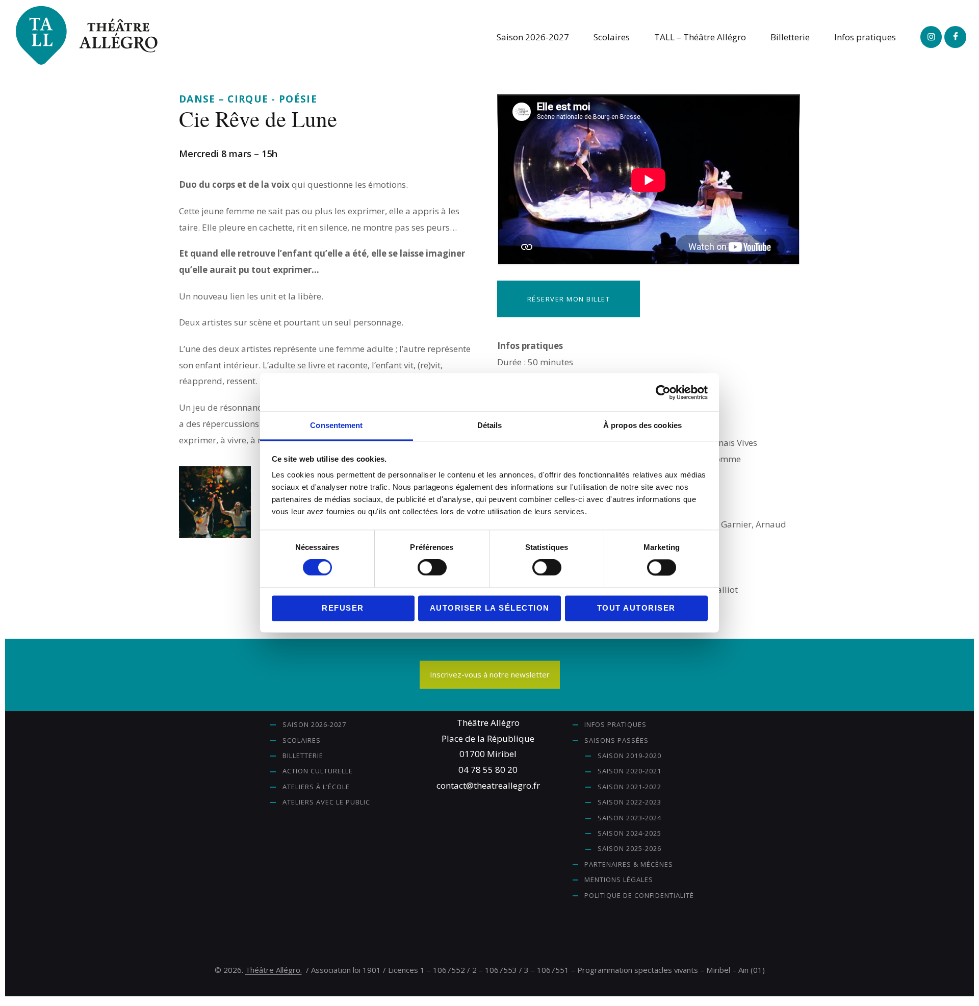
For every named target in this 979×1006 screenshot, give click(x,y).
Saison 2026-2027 (314, 724)
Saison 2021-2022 (629, 786)
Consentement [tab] (336, 425)
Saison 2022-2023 (629, 802)
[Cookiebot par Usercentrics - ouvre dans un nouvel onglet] (663, 392)
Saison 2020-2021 (629, 770)
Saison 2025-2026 (629, 848)
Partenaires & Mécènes (628, 864)
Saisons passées (616, 740)
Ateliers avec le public (326, 802)
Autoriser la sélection (490, 607)
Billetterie (302, 755)
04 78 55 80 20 (488, 769)
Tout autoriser (636, 607)
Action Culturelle (317, 770)
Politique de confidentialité (639, 895)
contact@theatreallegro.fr (488, 785)
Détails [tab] (489, 425)
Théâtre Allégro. (273, 970)
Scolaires (301, 740)
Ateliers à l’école (316, 786)
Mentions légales (618, 879)
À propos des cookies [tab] (642, 425)
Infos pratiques (615, 724)
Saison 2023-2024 (629, 817)
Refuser (343, 607)
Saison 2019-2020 (629, 755)
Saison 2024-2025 (629, 833)
